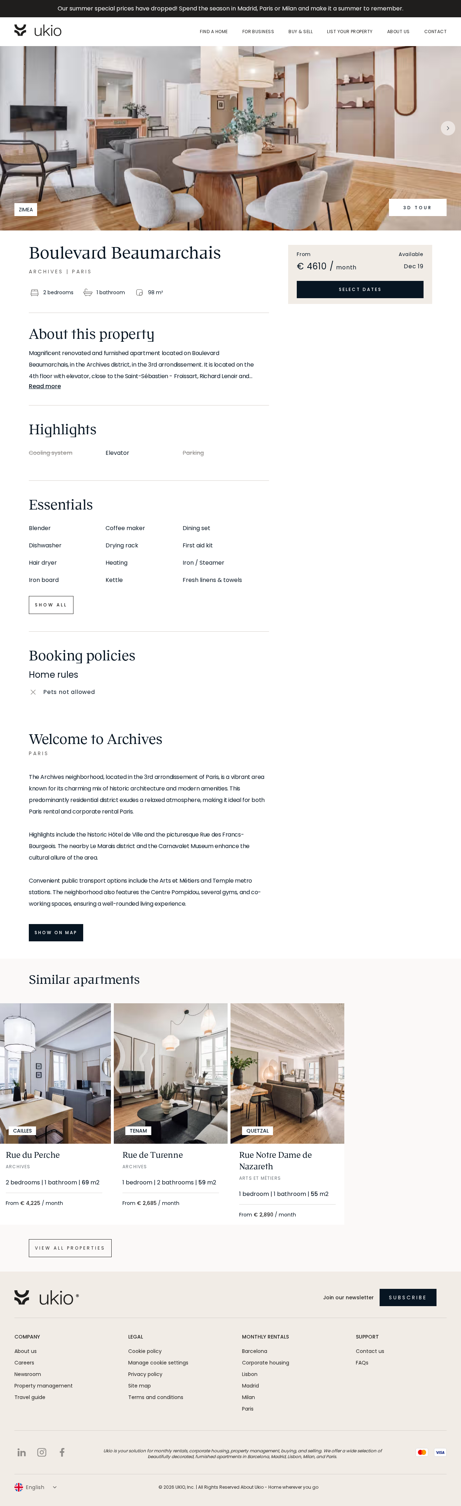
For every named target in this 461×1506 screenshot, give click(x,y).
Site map (139, 1385)
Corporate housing (265, 1362)
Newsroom (27, 1374)
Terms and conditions (155, 1397)
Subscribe (408, 1297)
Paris (248, 1408)
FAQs (362, 1362)
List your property (350, 32)
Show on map (56, 932)
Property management (43, 1385)
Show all (51, 605)
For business (258, 32)
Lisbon (250, 1374)
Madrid (250, 1385)
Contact (435, 32)
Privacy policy (145, 1374)
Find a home (214, 32)
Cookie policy (145, 1351)
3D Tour (417, 208)
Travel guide (29, 1397)
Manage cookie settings (158, 1362)
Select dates (360, 289)
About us (398, 32)
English (35, 1487)
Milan (248, 1397)
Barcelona (254, 1351)
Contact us (370, 1351)
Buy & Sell (300, 32)
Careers (24, 1362)
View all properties (70, 1248)
